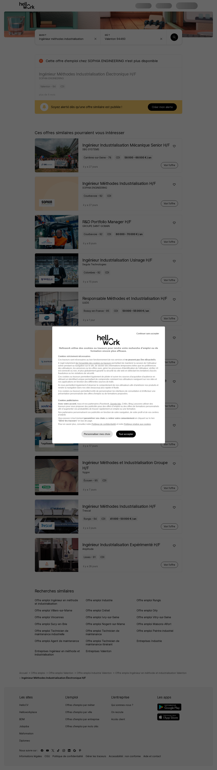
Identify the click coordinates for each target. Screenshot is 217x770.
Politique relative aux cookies (137, 424)
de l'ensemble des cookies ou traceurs (93, 363)
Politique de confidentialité (104, 424)
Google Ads (115, 404)
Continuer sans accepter (147, 333)
